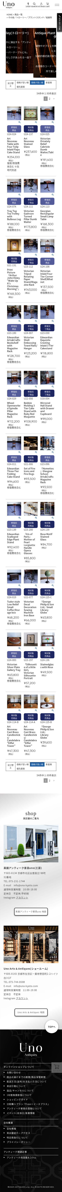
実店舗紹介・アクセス (18, 1132)
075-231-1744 (17, 881)
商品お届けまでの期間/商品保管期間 (26, 1077)
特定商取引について (17, 1137)
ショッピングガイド (17, 1099)
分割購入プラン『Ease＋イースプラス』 (28, 1104)
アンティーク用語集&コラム (22, 1157)
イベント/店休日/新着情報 (21, 1112)
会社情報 (11, 1128)
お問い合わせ (14, 1072)
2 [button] (49, 98)
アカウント (22, 897)
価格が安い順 (23, 82)
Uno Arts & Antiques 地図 (31, 1012)
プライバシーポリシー (18, 1141)
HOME (9, 14)
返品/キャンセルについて (20, 1090)
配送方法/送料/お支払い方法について (27, 1081)
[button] (54, 98)
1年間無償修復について (19, 1095)
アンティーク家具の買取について (24, 1108)
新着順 (49, 82)
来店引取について (16, 1086)
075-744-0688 (17, 982)
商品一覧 (18, 14)
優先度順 (21, 86)
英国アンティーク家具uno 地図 (31, 911)
